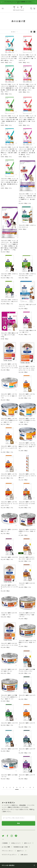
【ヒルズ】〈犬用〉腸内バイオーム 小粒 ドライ (27, 331)
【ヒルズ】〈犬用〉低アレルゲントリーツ (27, 305)
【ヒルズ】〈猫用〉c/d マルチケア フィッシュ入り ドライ (9, 448)
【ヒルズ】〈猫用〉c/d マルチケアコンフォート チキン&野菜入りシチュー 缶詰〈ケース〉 (27, 445)
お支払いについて (16, 843)
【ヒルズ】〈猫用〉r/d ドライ (9, 723)
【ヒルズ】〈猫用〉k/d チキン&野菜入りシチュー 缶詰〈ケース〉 (27, 614)
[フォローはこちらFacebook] (7, 836)
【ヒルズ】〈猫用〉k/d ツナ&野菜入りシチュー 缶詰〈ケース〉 (27, 642)
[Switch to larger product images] (31, 32)
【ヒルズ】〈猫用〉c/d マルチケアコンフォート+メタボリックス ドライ (27, 503)
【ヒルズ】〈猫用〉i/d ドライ (9, 557)
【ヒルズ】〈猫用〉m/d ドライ (27, 696)
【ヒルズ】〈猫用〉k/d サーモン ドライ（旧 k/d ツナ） (27, 558)
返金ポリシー (20, 851)
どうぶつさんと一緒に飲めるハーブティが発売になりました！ (18, 2)
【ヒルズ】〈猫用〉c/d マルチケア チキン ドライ (27, 395)
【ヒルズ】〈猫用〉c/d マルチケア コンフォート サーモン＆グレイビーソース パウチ (9, 365)
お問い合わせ (24, 854)
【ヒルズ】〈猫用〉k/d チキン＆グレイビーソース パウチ (9, 644)
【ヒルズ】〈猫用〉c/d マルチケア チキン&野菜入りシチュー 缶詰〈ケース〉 (9, 420)
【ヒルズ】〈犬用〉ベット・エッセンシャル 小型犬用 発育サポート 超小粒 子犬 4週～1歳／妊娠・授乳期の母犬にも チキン (9, 182)
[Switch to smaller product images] (34, 32)
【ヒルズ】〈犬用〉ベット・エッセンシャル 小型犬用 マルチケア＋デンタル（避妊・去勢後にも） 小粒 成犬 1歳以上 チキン (9, 150)
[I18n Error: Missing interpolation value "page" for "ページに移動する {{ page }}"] (3, 787)
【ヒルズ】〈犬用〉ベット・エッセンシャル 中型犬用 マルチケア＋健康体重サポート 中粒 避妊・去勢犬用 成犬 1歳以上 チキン (9, 88)
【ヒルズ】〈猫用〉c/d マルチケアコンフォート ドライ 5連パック (27, 475)
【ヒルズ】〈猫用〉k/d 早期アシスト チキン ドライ (27, 670)
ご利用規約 (5, 843)
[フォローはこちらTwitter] (3, 836)
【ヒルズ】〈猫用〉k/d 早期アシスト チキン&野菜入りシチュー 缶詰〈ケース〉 (9, 697)
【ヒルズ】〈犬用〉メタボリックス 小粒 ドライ (9, 274)
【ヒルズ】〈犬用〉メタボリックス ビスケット (27, 226)
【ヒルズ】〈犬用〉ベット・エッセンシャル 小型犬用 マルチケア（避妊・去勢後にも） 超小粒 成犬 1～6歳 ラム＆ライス (27, 119)
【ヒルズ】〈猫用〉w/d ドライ (27, 749)
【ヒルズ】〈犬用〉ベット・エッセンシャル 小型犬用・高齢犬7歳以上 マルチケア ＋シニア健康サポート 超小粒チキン (27, 197)
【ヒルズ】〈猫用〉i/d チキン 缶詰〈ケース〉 (9, 530)
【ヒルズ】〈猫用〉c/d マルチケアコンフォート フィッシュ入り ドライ (9, 503)
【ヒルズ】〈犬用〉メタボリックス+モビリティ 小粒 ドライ (9, 300)
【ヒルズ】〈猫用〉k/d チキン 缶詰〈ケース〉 (9, 613)
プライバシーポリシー (9, 809)
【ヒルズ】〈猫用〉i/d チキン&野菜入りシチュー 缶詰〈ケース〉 (27, 531)
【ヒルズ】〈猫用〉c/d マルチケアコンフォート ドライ (9, 474)
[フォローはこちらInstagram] (11, 836)
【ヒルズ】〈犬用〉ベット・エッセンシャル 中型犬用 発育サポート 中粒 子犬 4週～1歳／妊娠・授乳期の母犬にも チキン (9, 119)
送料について (27, 843)
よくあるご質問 (6, 847)
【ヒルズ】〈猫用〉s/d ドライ (27, 723)
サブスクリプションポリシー (9, 854)
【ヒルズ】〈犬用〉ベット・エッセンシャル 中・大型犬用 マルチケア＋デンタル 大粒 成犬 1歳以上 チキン (9, 57)
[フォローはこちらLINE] (16, 836)
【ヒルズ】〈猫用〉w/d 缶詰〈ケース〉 (9, 775)
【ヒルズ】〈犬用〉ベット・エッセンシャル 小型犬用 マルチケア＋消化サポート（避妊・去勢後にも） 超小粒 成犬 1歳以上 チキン (27, 150)
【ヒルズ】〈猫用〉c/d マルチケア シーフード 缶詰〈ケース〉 (9, 395)
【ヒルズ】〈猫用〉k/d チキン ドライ (27, 584)
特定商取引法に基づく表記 (21, 847)
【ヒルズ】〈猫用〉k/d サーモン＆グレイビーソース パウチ (9, 586)
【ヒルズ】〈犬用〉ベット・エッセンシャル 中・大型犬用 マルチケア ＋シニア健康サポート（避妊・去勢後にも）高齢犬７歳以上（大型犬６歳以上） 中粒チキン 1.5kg (9, 245)
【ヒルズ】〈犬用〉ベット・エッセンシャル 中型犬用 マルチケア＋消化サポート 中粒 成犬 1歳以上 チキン (27, 87)
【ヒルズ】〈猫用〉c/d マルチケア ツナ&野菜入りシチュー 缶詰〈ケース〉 (27, 420)
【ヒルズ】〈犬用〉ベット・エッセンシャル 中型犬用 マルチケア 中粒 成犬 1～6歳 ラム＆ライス (27, 57)
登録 (18, 823)
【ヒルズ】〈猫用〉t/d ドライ (9, 749)
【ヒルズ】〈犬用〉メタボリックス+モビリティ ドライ (27, 274)
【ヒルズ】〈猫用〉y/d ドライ (27, 775)
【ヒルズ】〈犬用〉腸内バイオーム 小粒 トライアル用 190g (9, 334)
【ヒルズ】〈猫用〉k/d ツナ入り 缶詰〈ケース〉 (9, 670)
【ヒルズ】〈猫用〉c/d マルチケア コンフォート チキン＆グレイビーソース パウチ (27, 368)
